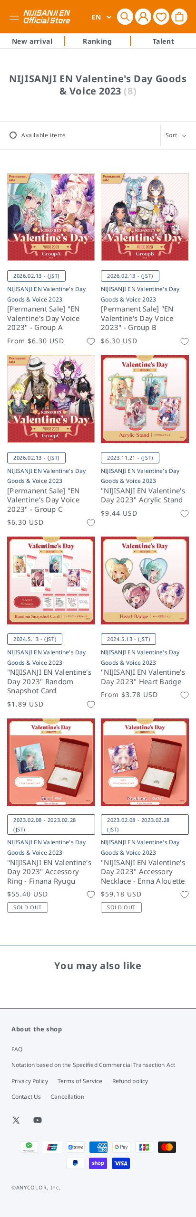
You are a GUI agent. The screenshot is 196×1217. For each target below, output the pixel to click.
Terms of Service (80, 1081)
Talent (164, 41)
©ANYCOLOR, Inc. (36, 1187)
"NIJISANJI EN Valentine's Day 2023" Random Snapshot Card (49, 681)
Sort (171, 135)
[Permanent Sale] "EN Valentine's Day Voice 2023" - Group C (43, 500)
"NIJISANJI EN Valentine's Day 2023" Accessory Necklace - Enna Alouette (143, 872)
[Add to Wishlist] (90, 341)
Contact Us (26, 1097)
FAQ (16, 1049)
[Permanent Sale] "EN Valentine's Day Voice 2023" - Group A (43, 318)
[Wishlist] (161, 16)
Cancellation (67, 1097)
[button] (125, 17)
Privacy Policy (29, 1081)
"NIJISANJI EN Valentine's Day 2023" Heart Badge (143, 677)
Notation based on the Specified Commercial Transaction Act (93, 1065)
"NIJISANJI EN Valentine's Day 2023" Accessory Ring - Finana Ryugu (49, 872)
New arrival (32, 41)
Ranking (97, 41)
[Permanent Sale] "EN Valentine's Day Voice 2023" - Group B (137, 318)
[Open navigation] (16, 16)
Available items (43, 135)
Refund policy (130, 1081)
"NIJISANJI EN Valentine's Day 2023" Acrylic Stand (143, 495)
